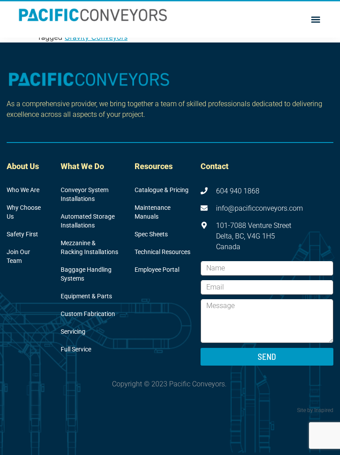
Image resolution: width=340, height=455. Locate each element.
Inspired (323, 410)
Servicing (73, 331)
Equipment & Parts (86, 296)
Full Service (76, 349)
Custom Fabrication (88, 314)
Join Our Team (18, 256)
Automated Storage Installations (88, 221)
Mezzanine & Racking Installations (89, 247)
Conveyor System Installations (84, 194)
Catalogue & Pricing (162, 190)
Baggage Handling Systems (86, 274)
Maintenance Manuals (152, 212)
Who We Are (23, 190)
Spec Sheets (151, 234)
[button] (315, 19)
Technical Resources (162, 252)
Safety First (22, 234)
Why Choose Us (24, 212)
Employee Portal (157, 270)
